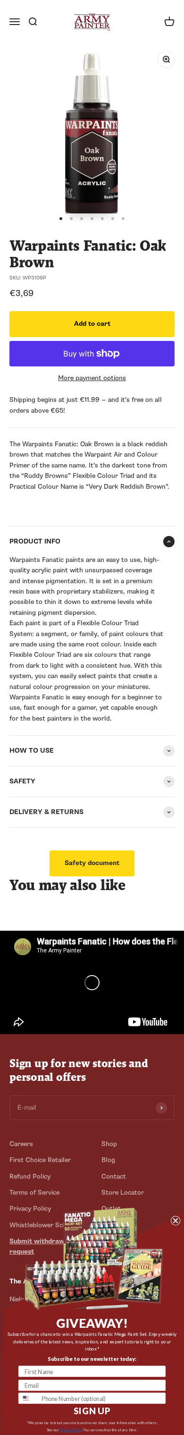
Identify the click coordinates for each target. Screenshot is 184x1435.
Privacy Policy (71, 1429)
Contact (113, 1176)
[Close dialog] (175, 1220)
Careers (21, 1144)
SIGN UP (92, 1411)
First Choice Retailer (40, 1160)
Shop (109, 1144)
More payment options (92, 378)
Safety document (92, 863)
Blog (108, 1160)
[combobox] (28, 1398)
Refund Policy (29, 1176)
